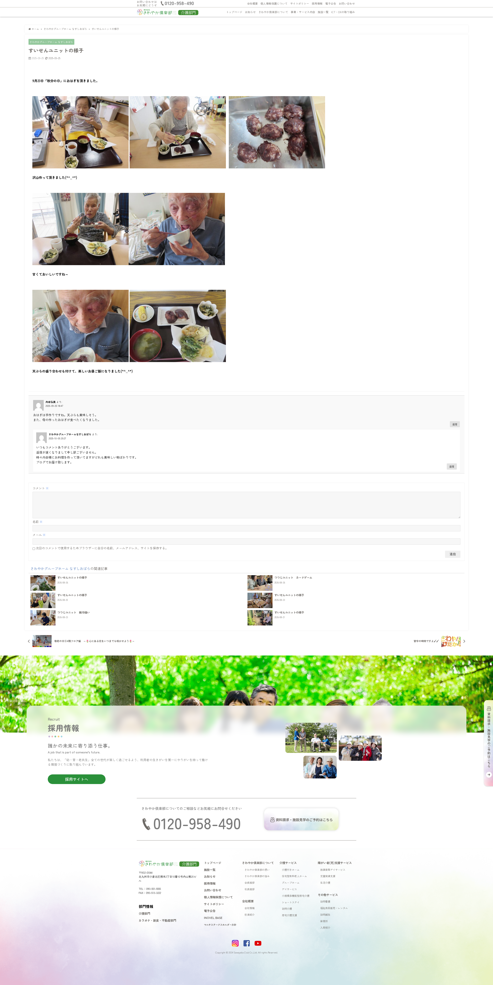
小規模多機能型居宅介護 (295, 896)
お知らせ (250, 12)
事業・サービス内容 (303, 12)
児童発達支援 (327, 876)
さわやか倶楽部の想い (257, 870)
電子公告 (330, 3)
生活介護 (325, 882)
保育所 (324, 921)
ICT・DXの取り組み (343, 12)
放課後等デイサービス (332, 870)
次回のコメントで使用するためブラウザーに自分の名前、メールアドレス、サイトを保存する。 (102, 548)
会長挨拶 (250, 882)
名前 (38, 521)
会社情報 (250, 908)
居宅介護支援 (289, 915)
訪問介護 (287, 908)
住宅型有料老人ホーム (294, 876)
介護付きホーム (290, 870)
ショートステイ (290, 902)
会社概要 (252, 3)
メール (39, 534)
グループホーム (290, 882)
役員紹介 (250, 914)
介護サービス (288, 863)
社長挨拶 (250, 889)
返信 (454, 424)
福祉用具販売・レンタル (334, 908)
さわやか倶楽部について (273, 12)
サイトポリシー (299, 3)
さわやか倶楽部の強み (257, 876)
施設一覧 (323, 12)
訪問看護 (325, 901)
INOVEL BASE (213, 917)
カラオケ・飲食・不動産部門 (157, 920)
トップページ (234, 12)
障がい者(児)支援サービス (335, 863)
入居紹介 (325, 927)
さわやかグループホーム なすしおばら (51, 42)
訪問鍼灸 (325, 914)
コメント (41, 488)
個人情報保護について (274, 3)
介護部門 (144, 913)
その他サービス (328, 895)
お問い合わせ (347, 3)
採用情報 (317, 3)
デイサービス (289, 889)
